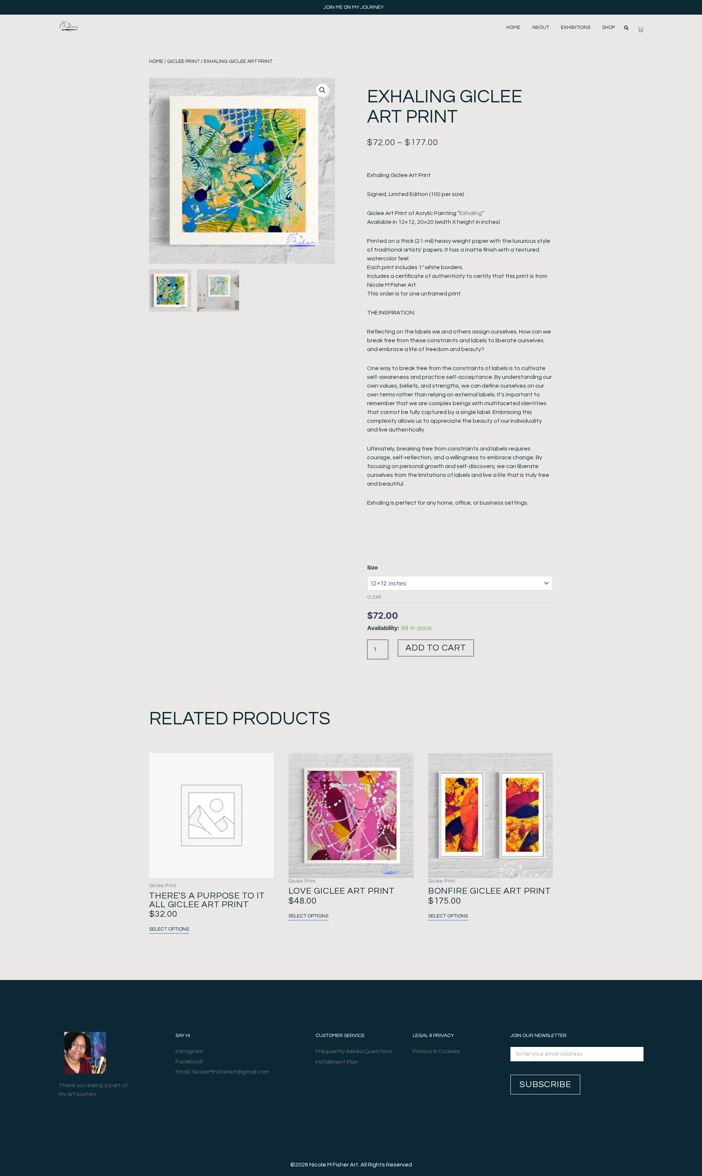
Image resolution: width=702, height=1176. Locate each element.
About (540, 27)
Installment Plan (337, 1062)
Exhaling (471, 213)
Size (372, 567)
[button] (626, 28)
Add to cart (435, 647)
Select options (169, 929)
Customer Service (340, 1035)
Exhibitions (575, 27)
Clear (374, 597)
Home (513, 27)
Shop (608, 27)
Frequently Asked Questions (354, 1051)
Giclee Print (183, 61)
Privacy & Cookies (436, 1051)
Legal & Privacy (433, 1035)
